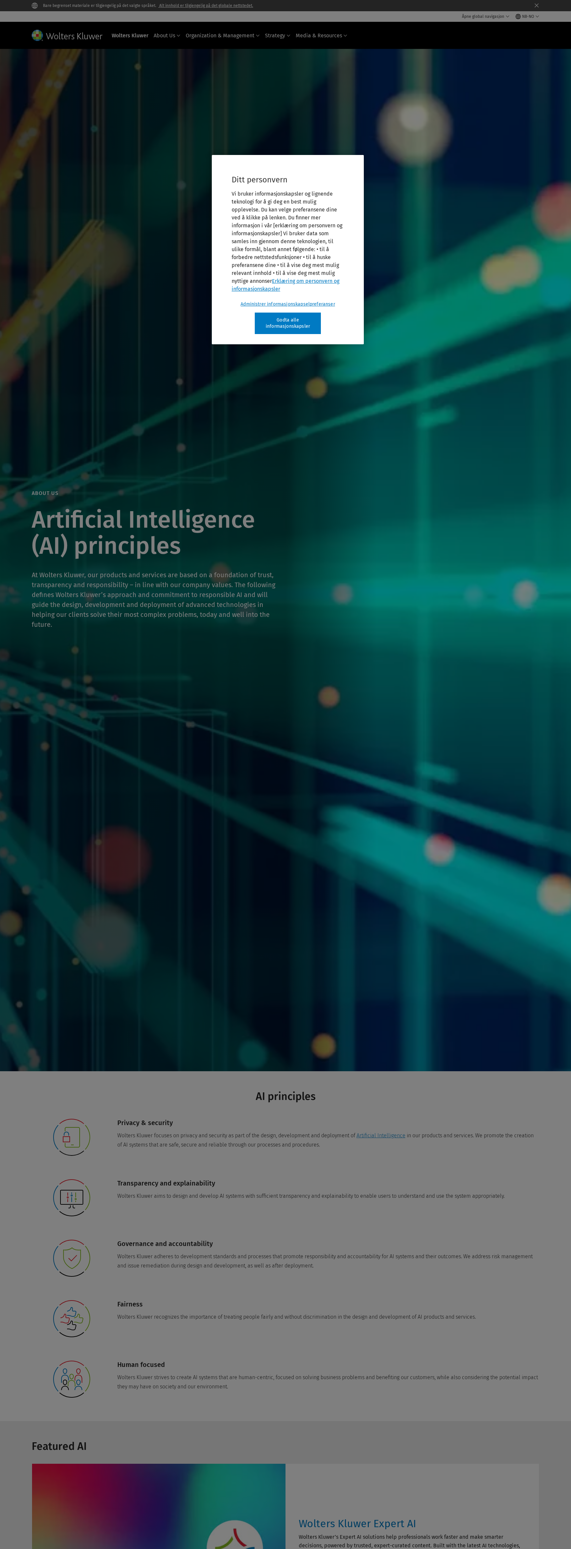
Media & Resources (319, 35)
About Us (164, 35)
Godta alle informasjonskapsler (288, 323)
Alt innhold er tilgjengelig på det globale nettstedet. (205, 5)
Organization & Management (220, 35)
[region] (288, 249)
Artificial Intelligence (381, 1135)
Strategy (275, 35)
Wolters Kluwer (130, 35)
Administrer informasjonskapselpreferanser (288, 304)
